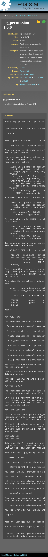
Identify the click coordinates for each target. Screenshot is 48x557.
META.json (38, 78)
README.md (25, 78)
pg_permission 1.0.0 (26, 15)
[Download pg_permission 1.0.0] (44, 22)
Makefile (25, 81)
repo (26, 74)
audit (33, 84)
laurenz (6, 15)
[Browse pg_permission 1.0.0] (38, 22)
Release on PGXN (20, 555)
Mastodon (9, 555)
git (21, 74)
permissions (24, 84)
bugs (32, 74)
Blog (3, 555)
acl (39, 84)
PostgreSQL (24, 71)
